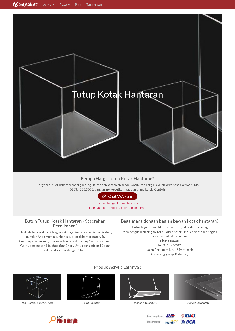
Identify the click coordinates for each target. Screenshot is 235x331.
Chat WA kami (119, 196)
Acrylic (47, 4)
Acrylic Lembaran (198, 302)
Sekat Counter (91, 302)
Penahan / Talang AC (144, 302)
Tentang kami (94, 4)
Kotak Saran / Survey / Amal (37, 302)
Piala (78, 4)
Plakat (63, 4)
